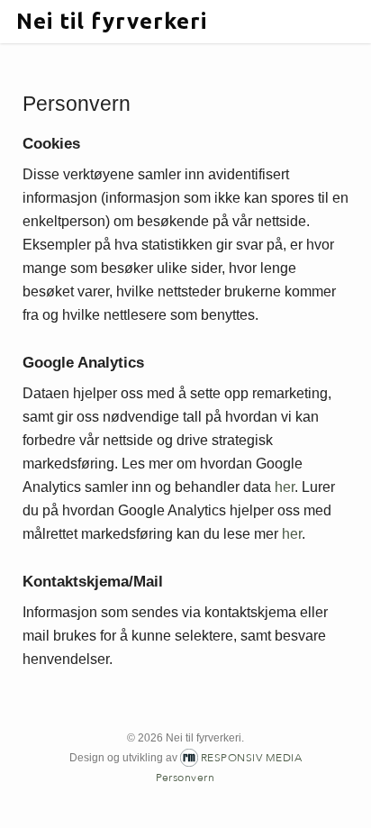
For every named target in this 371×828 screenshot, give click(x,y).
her (284, 487)
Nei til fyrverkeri (111, 21)
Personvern (185, 777)
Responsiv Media (252, 758)
